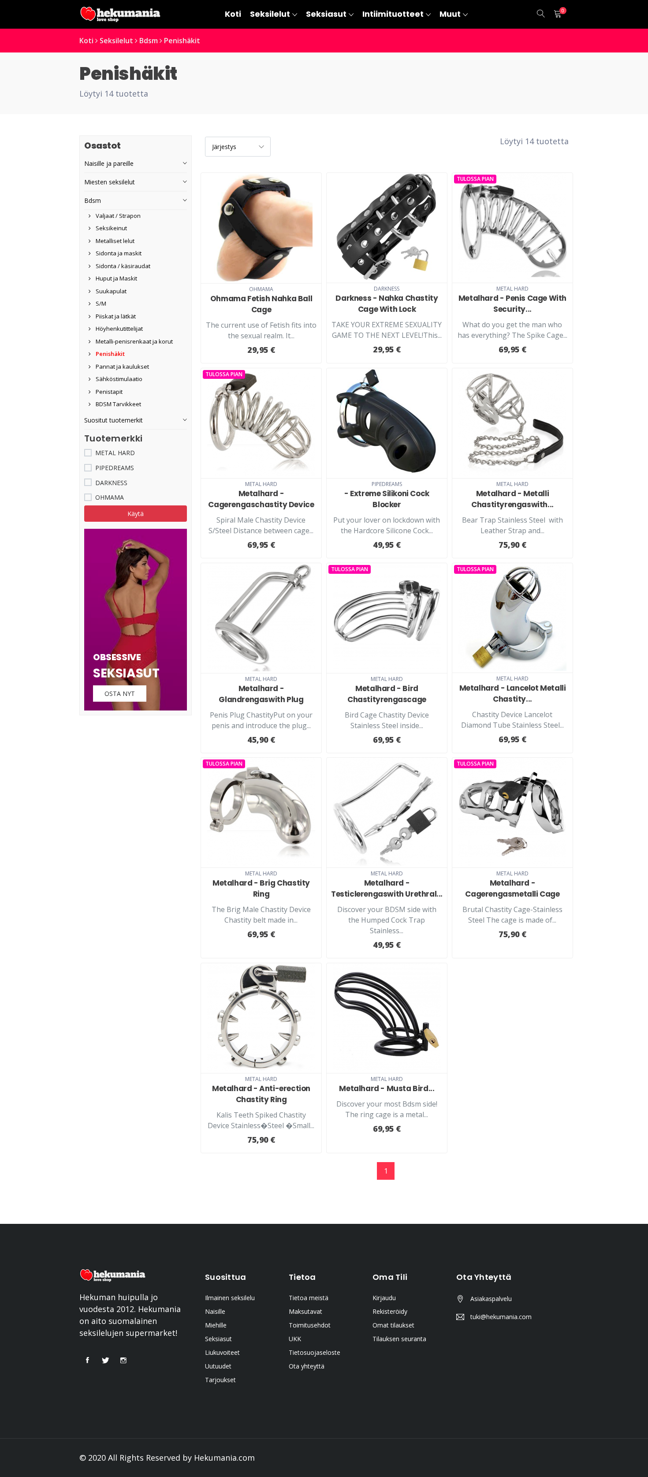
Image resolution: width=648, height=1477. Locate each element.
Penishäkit (182, 40)
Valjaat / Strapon (117, 216)
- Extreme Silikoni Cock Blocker (386, 499)
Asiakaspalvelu (491, 1298)
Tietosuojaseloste (314, 1352)
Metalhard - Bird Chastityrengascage (386, 694)
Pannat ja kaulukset (121, 366)
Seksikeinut (110, 228)
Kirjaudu (384, 1298)
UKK (295, 1339)
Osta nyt (119, 693)
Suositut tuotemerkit (113, 420)
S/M (100, 303)
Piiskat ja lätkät (115, 316)
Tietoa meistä (308, 1298)
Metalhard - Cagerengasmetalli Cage (512, 888)
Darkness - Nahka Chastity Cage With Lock (386, 303)
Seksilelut (116, 40)
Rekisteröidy (389, 1311)
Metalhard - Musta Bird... (386, 1088)
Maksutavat (305, 1311)
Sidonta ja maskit (118, 253)
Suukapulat (110, 291)
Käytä (135, 513)
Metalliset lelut (114, 241)
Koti (86, 40)
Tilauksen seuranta (399, 1339)
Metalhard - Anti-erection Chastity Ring (261, 1094)
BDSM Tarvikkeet (117, 404)
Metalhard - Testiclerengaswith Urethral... (387, 888)
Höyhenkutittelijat (118, 329)
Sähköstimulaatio (118, 379)
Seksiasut (218, 1339)
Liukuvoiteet (222, 1352)
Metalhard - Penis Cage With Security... (512, 303)
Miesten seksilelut (109, 182)
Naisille (215, 1311)
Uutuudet (218, 1366)
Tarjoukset (220, 1380)
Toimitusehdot (310, 1325)
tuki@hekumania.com (501, 1316)
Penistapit (108, 392)
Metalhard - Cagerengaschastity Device (261, 499)
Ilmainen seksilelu (230, 1298)
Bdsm (148, 40)
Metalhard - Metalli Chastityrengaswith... (512, 499)
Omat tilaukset (393, 1325)
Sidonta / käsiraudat (122, 266)
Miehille (216, 1325)
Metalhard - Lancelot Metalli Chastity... (512, 693)
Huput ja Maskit (115, 278)
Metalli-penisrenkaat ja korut (133, 341)
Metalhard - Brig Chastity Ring (261, 888)
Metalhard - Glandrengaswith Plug (261, 694)
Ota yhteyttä (306, 1366)
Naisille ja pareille (109, 163)
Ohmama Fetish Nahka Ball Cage (261, 304)
